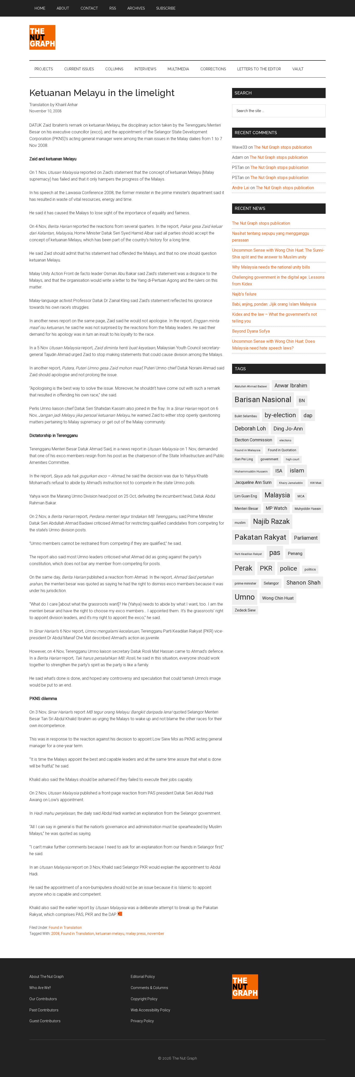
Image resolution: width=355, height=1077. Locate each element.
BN (302, 400)
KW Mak (315, 483)
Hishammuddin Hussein (251, 471)
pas (274, 552)
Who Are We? (40, 988)
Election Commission (253, 440)
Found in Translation (65, 927)
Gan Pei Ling (244, 459)
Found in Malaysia (247, 450)
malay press (136, 933)
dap (308, 415)
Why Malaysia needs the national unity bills (271, 267)
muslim (240, 523)
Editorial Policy (143, 977)
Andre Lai (240, 187)
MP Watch (276, 508)
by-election (280, 415)
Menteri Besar (246, 508)
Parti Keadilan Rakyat (248, 554)
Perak (243, 568)
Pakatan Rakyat (260, 537)
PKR (266, 568)
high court (292, 459)
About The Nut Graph (46, 977)
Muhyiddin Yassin (308, 509)
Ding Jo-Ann (288, 429)
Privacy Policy (142, 1021)
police (288, 568)
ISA (278, 471)
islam (297, 470)
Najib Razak (271, 521)
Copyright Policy (144, 999)
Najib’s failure (244, 294)
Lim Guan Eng (246, 496)
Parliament (306, 538)
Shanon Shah (303, 582)
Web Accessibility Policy (150, 1010)
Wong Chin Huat (278, 598)
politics (310, 569)
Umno (245, 597)
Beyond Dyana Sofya (251, 331)
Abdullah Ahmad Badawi (251, 386)
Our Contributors (43, 999)
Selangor (271, 583)
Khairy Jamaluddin (291, 483)
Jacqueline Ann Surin (253, 482)
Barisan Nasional (263, 399)
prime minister (245, 583)
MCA (301, 496)
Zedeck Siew (245, 610)
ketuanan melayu (110, 933)
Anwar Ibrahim (290, 385)
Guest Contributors (45, 1021)
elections (285, 440)
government (269, 459)
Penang (295, 553)
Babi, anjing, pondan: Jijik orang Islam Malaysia (274, 304)
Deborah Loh (250, 428)
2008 (55, 933)
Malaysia (277, 495)
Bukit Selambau (246, 416)
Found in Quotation (282, 450)
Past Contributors (43, 1010)
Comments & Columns (149, 988)
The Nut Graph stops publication (283, 147)
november (155, 933)
